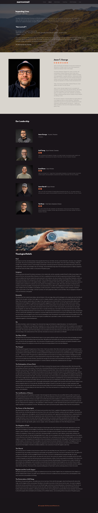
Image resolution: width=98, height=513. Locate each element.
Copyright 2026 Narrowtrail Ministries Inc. (49, 505)
